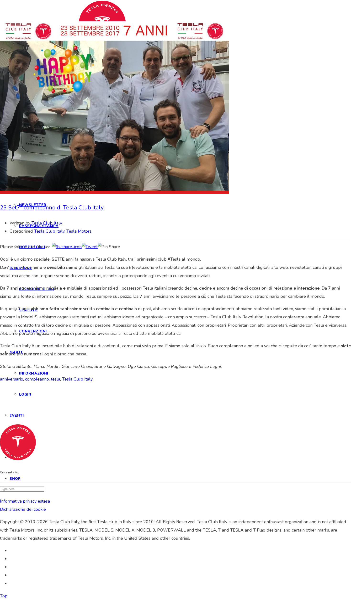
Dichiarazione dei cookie (23, 509)
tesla (55, 379)
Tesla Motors (78, 231)
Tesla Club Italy (47, 223)
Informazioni (33, 373)
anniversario (11, 379)
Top (3, 596)
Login (25, 394)
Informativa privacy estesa (25, 501)
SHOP (15, 478)
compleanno (37, 379)
